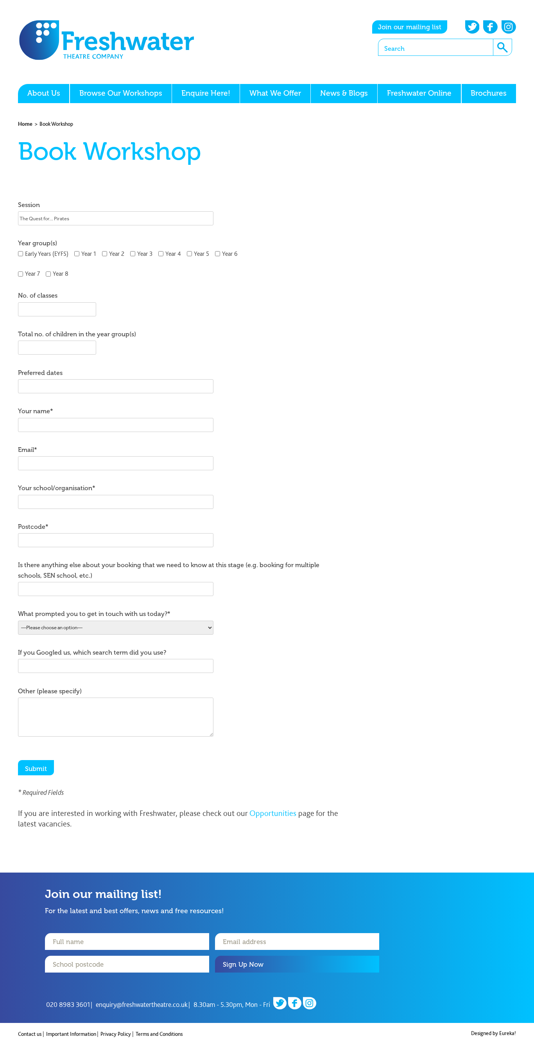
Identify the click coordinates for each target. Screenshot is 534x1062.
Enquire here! (205, 93)
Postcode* (33, 526)
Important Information (71, 1034)
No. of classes (37, 295)
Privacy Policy (115, 1034)
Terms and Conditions (159, 1034)
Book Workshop (56, 123)
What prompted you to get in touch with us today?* (94, 614)
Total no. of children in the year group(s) (77, 334)
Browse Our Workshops (120, 93)
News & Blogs (344, 93)
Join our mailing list (409, 27)
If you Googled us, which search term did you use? (92, 652)
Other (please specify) (50, 691)
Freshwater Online (419, 93)
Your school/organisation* (56, 488)
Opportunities (272, 813)
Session (29, 205)
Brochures (489, 93)
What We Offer (275, 93)
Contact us (29, 1034)
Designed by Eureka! (493, 1033)
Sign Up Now (243, 964)
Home (25, 123)
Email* (27, 449)
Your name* (35, 411)
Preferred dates (40, 373)
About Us (43, 93)
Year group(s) (37, 243)
